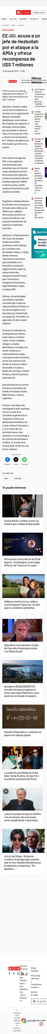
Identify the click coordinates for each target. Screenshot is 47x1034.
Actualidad (23, 19)
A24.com (23, 966)
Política (4, 19)
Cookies (34, 987)
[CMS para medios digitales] (39, 1020)
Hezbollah (20, 25)
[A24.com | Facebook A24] (9, 973)
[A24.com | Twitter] (14, 973)
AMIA (13, 25)
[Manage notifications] (41, 1024)
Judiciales (5, 25)
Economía (13, 19)
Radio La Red (39, 13)
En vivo (26, 13)
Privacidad (35, 976)
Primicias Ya (34, 19)
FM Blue (23, 980)
